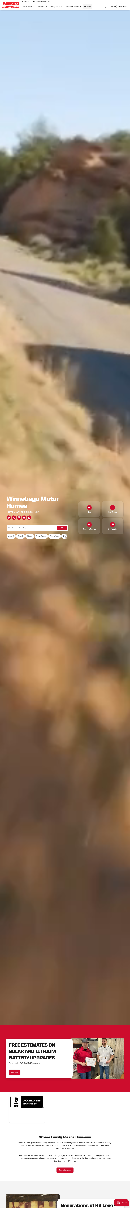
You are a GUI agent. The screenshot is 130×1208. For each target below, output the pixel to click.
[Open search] (104, 6)
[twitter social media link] (14, 517)
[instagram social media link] (19, 517)
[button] (65, 536)
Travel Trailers (41, 536)
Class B (20, 536)
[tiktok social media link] (29, 517)
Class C (11, 536)
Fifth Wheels (54, 536)
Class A (29, 536)
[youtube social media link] (24, 517)
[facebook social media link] (8, 517)
